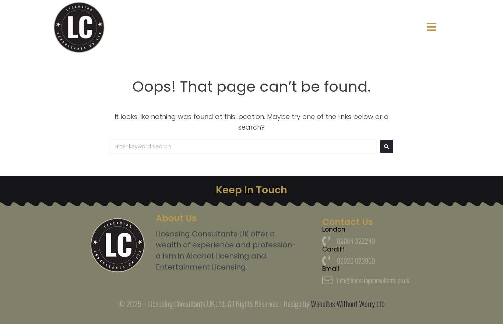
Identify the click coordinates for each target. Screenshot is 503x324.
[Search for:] (243, 147)
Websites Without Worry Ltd (348, 303)
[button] (431, 27)
